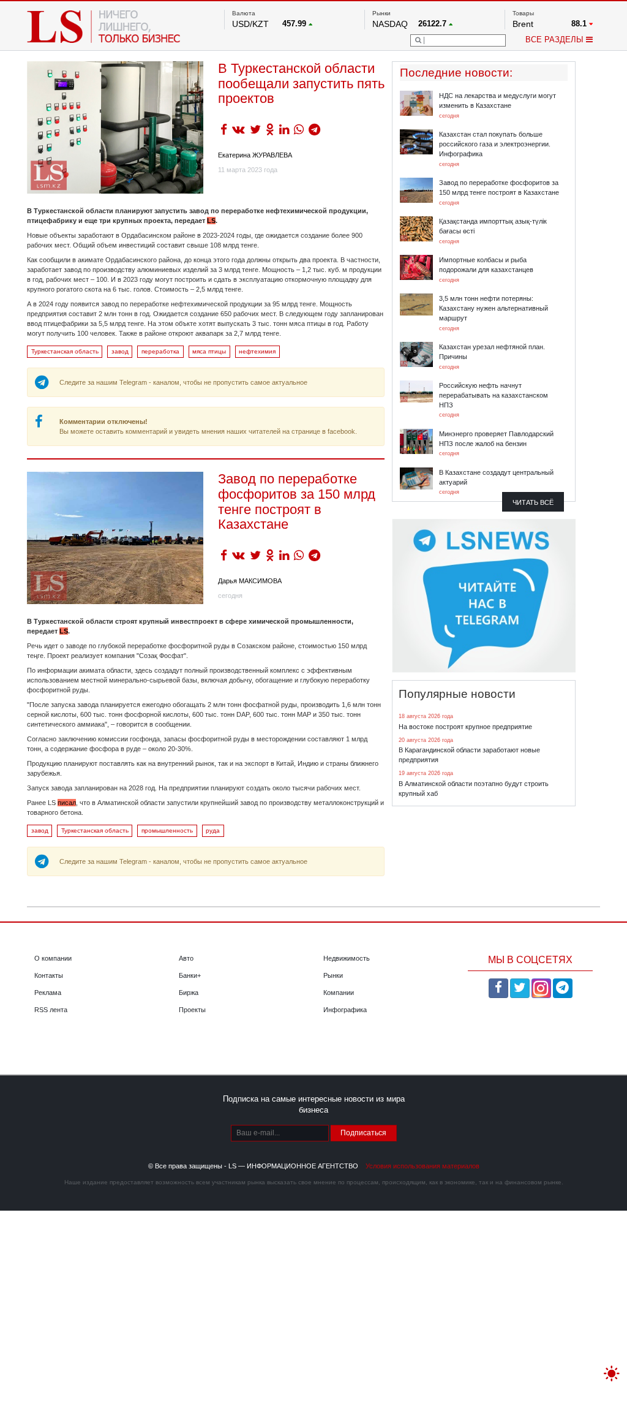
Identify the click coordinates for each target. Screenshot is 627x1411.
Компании (338, 992)
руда (213, 830)
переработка (160, 351)
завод (120, 351)
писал (67, 802)
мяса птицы (209, 351)
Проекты (192, 1009)
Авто (186, 958)
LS (211, 220)
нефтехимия (257, 351)
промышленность (167, 830)
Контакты (48, 975)
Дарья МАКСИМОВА (250, 580)
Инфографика (345, 1009)
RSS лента (50, 1009)
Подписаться (363, 1133)
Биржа (188, 992)
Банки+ (190, 975)
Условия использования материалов (422, 1166)
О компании (53, 958)
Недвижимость (346, 958)
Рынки (333, 975)
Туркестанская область (65, 351)
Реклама (47, 992)
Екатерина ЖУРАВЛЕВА (255, 155)
